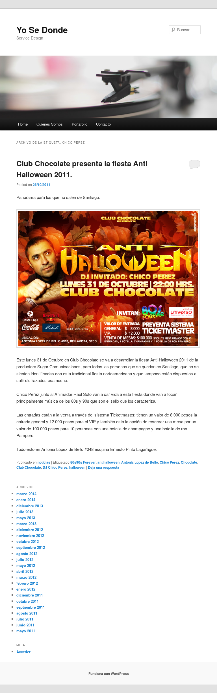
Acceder (23, 651)
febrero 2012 (27, 583)
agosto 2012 (26, 553)
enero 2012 (25, 589)
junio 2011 (25, 625)
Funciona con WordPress (108, 673)
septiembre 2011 (30, 607)
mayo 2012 (25, 565)
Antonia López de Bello (139, 462)
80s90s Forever (83, 462)
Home (23, 124)
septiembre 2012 (30, 547)
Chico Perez (169, 462)
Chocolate (189, 462)
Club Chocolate (28, 467)
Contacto (103, 124)
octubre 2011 (27, 601)
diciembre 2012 (29, 529)
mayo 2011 (25, 630)
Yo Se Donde (42, 29)
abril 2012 (24, 571)
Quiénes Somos (49, 124)
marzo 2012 (26, 577)
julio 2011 (24, 619)
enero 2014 (25, 499)
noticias (44, 462)
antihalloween (108, 462)
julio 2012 (24, 559)
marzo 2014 (26, 493)
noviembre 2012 (30, 535)
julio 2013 (24, 511)
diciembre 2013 (29, 505)
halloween (77, 467)
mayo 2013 (25, 517)
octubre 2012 (27, 541)
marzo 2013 (26, 523)
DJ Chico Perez (55, 467)
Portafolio (79, 124)
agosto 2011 (26, 613)
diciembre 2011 (29, 595)
